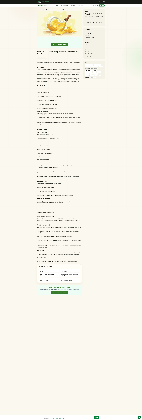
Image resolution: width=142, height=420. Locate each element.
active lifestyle (95, 66)
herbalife (95, 68)
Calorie (95, 75)
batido (99, 75)
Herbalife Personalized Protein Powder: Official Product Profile (93, 14)
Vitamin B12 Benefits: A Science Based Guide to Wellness (48, 280)
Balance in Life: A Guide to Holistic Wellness (47, 275)
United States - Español (89, 37)
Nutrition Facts (92, 77)
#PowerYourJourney (88, 75)
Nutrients (39, 49)
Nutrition (99, 72)
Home (38, 9)
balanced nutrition (88, 72)
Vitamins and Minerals (89, 68)
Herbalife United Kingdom (89, 56)
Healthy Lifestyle (88, 66)
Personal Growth (88, 33)
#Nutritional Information (42, 58)
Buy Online (102, 5)
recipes (94, 72)
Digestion (100, 66)
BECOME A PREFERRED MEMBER (59, 44)
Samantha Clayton (88, 46)
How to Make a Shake (89, 53)
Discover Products (64, 5)
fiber (91, 73)
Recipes (86, 47)
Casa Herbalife (87, 70)
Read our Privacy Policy (59, 418)
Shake (86, 44)
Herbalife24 (87, 51)
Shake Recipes (87, 42)
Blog (57, 5)
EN (93, 5)
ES (95, 5)
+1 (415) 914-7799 (101, 1)
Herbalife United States (89, 55)
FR (97, 5)
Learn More (73, 5)
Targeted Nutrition (88, 39)
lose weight (96, 73)
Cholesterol (94, 70)
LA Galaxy (86, 49)
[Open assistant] (139, 417)
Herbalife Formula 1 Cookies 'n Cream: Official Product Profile (93, 19)
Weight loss (87, 35)
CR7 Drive (87, 73)
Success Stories (88, 40)
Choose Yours (80, 5)
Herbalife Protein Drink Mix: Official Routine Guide (94, 16)
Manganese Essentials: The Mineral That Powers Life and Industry (69, 280)
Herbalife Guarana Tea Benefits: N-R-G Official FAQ (94, 20)
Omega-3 (87, 77)
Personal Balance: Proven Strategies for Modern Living (69, 275)
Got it (96, 417)
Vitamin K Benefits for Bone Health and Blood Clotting (69, 270)
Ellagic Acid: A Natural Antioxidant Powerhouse (47, 270)
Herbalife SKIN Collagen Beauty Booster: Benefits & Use (94, 23)
